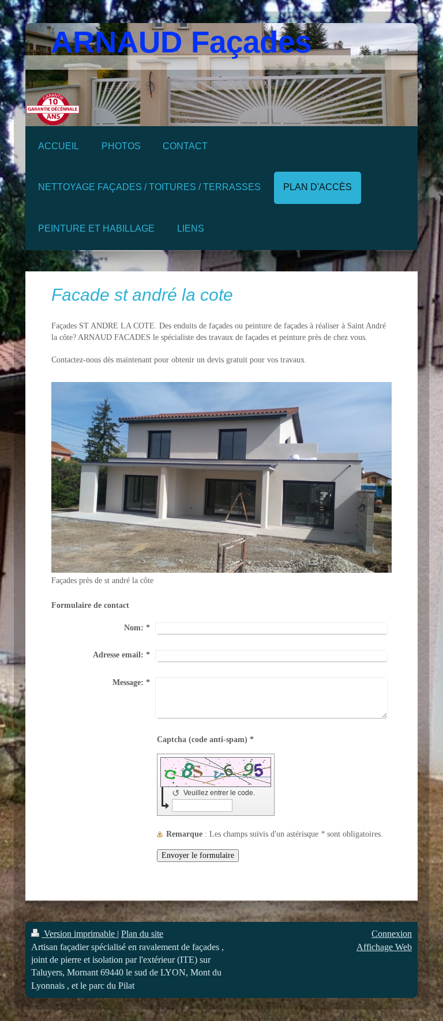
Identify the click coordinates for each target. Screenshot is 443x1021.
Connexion (391, 934)
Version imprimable (79, 934)
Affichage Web (384, 947)
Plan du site (142, 934)
